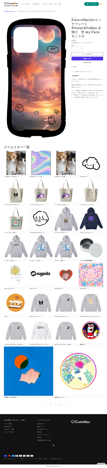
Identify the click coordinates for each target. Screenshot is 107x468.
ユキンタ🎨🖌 (83, 288)
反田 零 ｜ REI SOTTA (10, 397)
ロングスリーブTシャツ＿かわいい (14, 344)
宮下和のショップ (59, 397)
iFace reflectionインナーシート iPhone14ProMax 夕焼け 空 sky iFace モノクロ (36, 11)
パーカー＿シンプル (35, 260)
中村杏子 (82, 344)
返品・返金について (42, 429)
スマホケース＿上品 (60, 176)
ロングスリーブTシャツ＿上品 (62, 344)
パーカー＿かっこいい (85, 232)
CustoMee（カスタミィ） (10, 11)
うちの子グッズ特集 (9, 429)
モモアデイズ (58, 288)
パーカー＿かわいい (10, 260)
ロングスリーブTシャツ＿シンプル (39, 344)
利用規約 (39, 432)
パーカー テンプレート (60, 232)
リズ (6, 316)
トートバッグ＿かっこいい (36, 204)
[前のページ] (38, 404)
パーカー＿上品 (59, 260)
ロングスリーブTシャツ (61, 316)
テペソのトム (83, 176)
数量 (73, 45)
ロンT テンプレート (35, 316)
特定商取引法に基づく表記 (44, 440)
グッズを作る (93, 4)
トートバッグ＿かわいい (61, 204)
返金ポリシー (23, 458)
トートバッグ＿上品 (10, 232)
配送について (40, 426)
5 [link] (59, 404)
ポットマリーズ (9, 288)
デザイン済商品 (8, 423)
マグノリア (32, 288)
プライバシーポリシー (43, 434)
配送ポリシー (46, 458)
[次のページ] (68, 404)
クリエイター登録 (8, 432)
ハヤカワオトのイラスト (36, 232)
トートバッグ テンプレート (12, 204)
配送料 (75, 42)
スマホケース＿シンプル (36, 176)
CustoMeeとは (8, 426)
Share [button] (75, 66)
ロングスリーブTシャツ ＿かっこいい (89, 316)
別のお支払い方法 (87, 62)
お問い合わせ (40, 423)
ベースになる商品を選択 (86, 260)
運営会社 (39, 437)
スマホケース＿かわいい (11, 176)
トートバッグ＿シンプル (86, 204)
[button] (25, 4)
